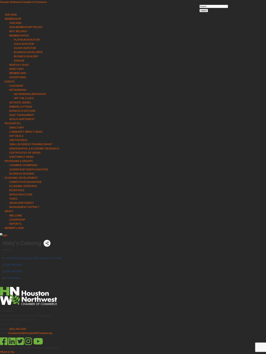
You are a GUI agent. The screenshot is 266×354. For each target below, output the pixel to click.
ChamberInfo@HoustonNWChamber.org (30, 333)
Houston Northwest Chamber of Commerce (23, 2)
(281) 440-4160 (17, 329)
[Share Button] (47, 243)
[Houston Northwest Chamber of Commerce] (3, 235)
